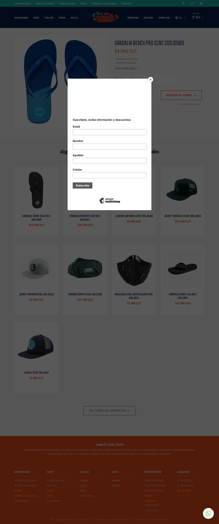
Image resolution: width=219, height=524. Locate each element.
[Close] (150, 79)
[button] (208, 513)
